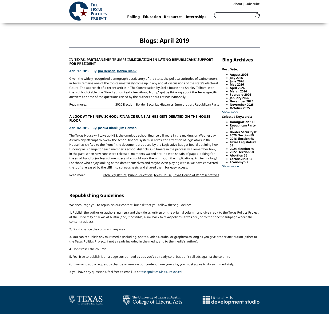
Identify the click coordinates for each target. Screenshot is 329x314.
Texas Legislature (243, 142)
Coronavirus (239, 159)
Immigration (184, 104)
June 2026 (237, 81)
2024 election (240, 149)
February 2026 (240, 94)
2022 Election (240, 152)
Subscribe (252, 4)
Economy (237, 162)
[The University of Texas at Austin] (86, 300)
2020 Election (124, 104)
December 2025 (241, 101)
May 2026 (237, 84)
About (237, 4)
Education (152, 16)
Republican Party (207, 104)
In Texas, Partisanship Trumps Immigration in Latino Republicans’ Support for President (141, 62)
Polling (133, 16)
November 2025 (242, 105)
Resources (173, 16)
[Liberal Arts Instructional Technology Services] (231, 300)
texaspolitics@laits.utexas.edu (162, 272)
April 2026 (237, 88)
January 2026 (239, 98)
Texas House (163, 175)
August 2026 (239, 74)
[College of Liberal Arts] (152, 300)
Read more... (78, 104)
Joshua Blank (127, 71)
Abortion (237, 155)
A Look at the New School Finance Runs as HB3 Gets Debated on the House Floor (139, 118)
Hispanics (167, 104)
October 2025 (240, 108)
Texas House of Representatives (196, 175)
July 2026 (236, 78)
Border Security (147, 104)
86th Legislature (115, 175)
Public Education (140, 175)
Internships (196, 16)
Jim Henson (106, 71)
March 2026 (238, 91)
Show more (230, 112)
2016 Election (240, 139)
